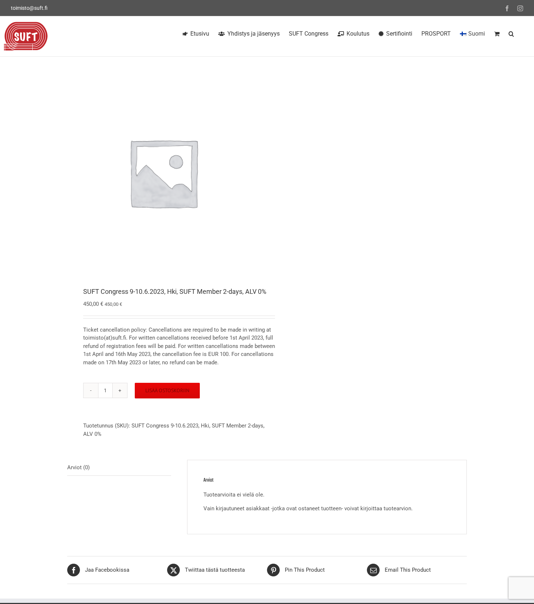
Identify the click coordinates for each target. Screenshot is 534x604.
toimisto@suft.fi (29, 8)
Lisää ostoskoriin (167, 390)
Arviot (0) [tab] (78, 467)
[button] (511, 32)
